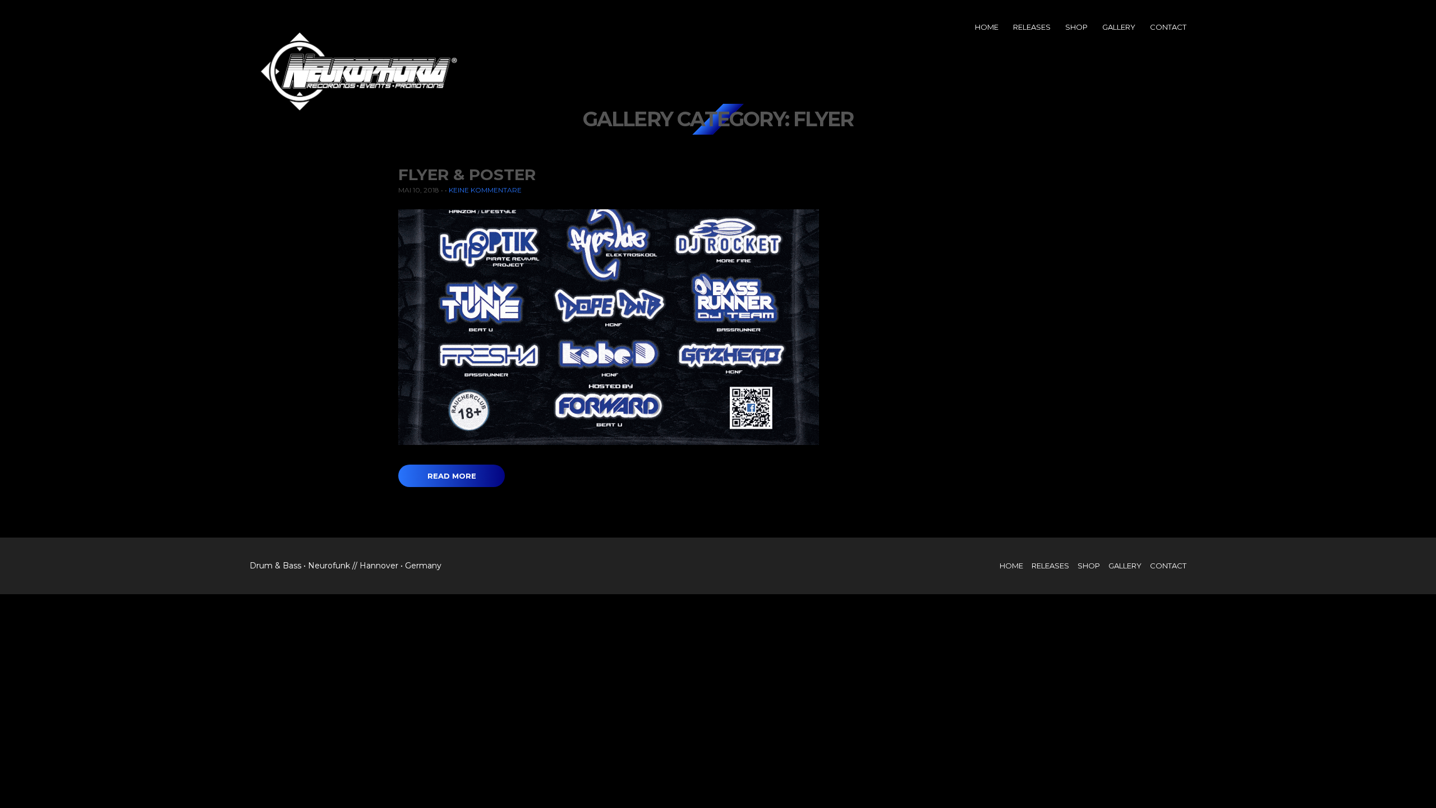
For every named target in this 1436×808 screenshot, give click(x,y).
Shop (1076, 26)
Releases (1032, 26)
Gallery (1118, 26)
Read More (451, 475)
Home (986, 26)
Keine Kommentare (485, 190)
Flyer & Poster (467, 174)
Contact (1168, 26)
